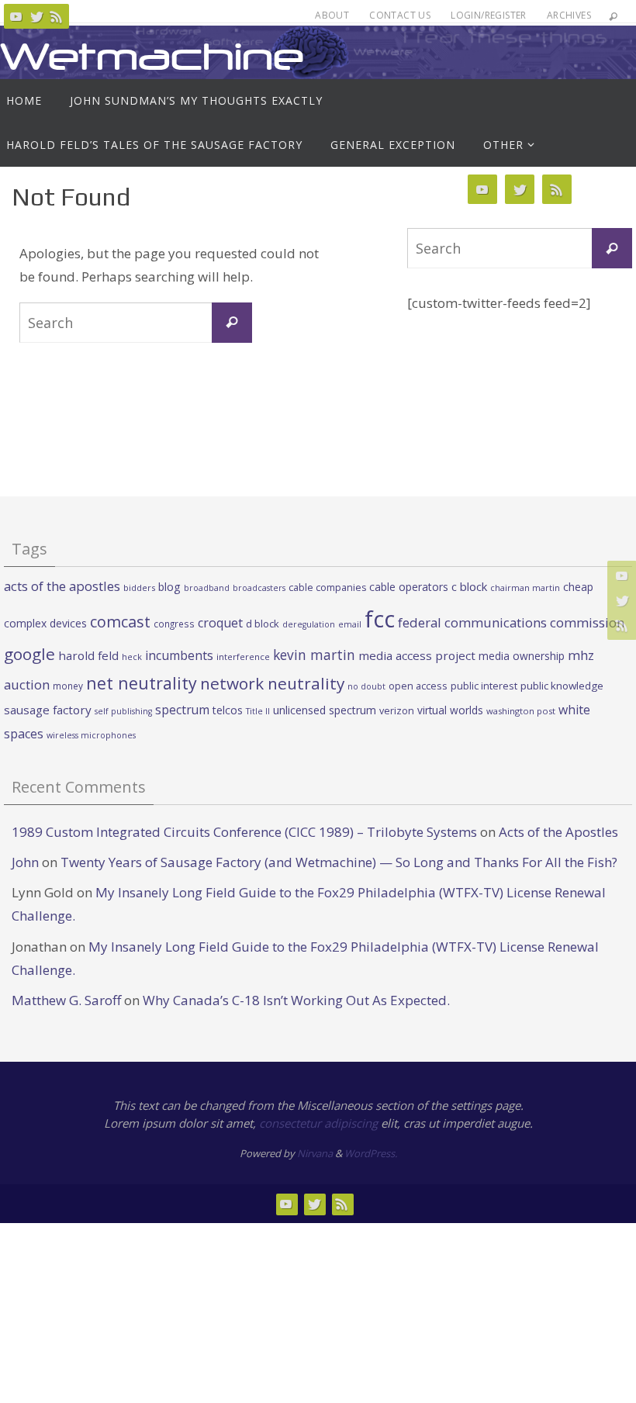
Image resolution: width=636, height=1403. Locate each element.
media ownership (522, 655)
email (349, 624)
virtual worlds (450, 710)
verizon (396, 710)
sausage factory (48, 709)
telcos (228, 710)
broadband (207, 587)
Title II (258, 711)
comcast (120, 621)
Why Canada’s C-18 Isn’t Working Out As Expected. (296, 1000)
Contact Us (399, 15)
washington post (520, 711)
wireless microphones (91, 735)
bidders (139, 587)
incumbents (179, 655)
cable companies (327, 587)
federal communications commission (511, 622)
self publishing (123, 711)
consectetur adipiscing (318, 1123)
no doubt (366, 686)
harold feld (88, 655)
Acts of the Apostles (558, 832)
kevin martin (314, 654)
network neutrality (272, 683)
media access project (416, 655)
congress (174, 623)
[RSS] (56, 16)
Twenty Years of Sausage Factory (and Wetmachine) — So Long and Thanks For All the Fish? (338, 862)
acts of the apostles (62, 586)
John (25, 862)
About (332, 15)
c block (469, 586)
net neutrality (141, 683)
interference (243, 656)
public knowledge (561, 686)
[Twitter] (36, 16)
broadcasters (259, 587)
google (29, 654)
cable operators (408, 586)
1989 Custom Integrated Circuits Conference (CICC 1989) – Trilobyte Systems (244, 832)
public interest (484, 686)
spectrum (182, 709)
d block (262, 624)
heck (132, 656)
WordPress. (370, 1153)
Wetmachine (152, 56)
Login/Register (489, 15)
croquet (220, 622)
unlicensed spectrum (324, 710)
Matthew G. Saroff (66, 1000)
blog (169, 586)
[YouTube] (16, 16)
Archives (569, 15)
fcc (380, 618)
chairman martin (525, 587)
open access (418, 686)
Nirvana (315, 1153)
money (68, 685)
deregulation (308, 624)
